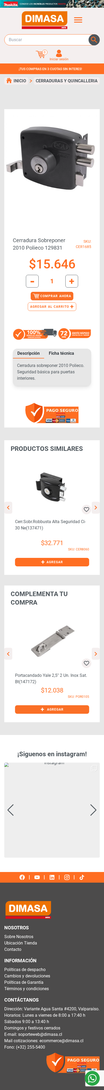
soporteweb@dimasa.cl (40, 1034)
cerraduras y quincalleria (67, 80)
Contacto (12, 949)
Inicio (20, 80)
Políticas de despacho (25, 969)
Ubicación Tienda (20, 943)
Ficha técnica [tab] (61, 353)
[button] (52, 562)
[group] (52, 810)
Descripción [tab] (28, 353)
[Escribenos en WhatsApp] (92, 1078)
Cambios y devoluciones (27, 975)
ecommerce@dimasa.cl (61, 1040)
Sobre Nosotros (18, 936)
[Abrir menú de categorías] (78, 20)
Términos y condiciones (26, 988)
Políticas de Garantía (23, 982)
